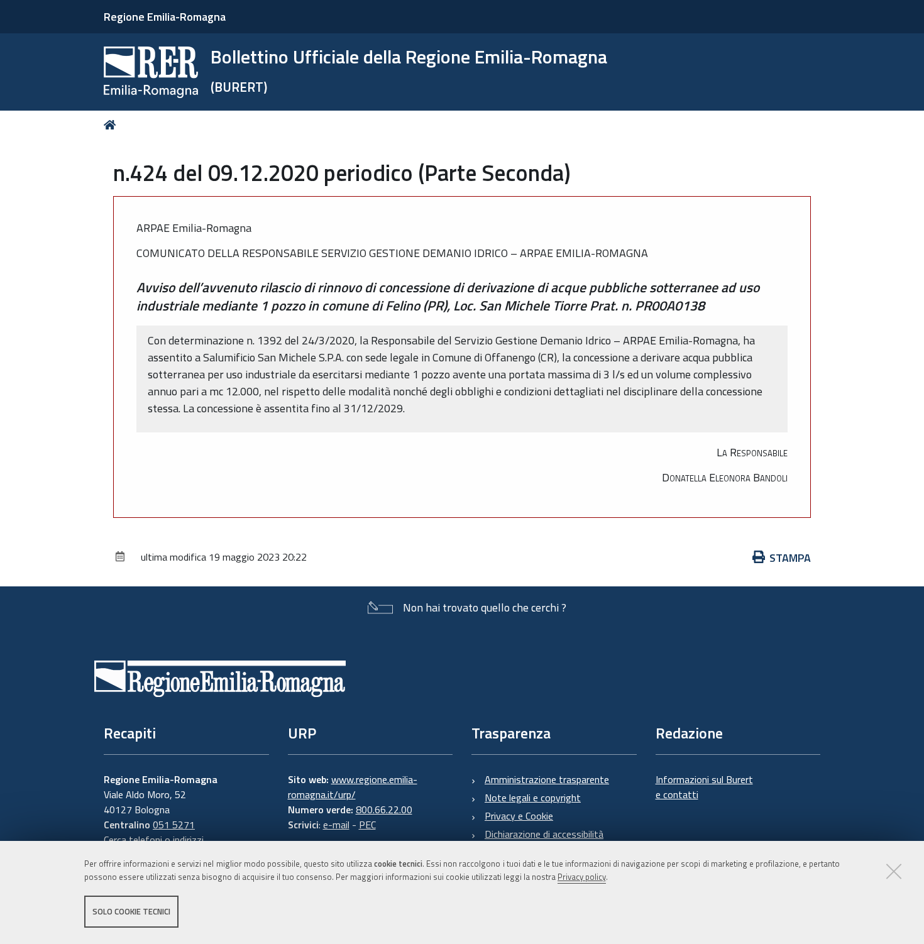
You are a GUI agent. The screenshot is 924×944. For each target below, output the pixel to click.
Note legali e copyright (533, 797)
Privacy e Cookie (519, 815)
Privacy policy (582, 876)
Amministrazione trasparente (547, 779)
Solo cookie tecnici (131, 911)
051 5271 (174, 824)
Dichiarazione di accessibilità (544, 834)
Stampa (790, 557)
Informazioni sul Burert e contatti (704, 787)
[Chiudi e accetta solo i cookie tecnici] (894, 871)
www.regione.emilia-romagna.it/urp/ (352, 787)
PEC (367, 824)
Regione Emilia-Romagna (165, 16)
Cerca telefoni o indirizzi (154, 839)
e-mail (336, 824)
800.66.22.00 (384, 809)
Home (112, 124)
